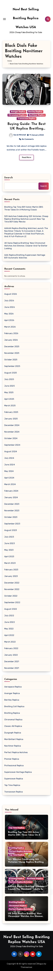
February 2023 (11, 569)
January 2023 (11, 576)
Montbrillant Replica (13, 739)
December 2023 (11, 504)
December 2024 (11, 425)
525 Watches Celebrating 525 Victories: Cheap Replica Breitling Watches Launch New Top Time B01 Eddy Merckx (26, 219)
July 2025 (9, 379)
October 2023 (10, 517)
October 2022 (10, 596)
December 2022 (11, 583)
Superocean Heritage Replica (18, 772)
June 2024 (9, 464)
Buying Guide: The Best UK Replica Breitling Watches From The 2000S (26, 128)
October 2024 (10, 438)
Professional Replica (14, 765)
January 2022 (11, 655)
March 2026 (10, 327)
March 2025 (10, 405)
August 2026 (10, 294)
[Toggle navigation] (4, 19)
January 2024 (11, 497)
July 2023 (9, 537)
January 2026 (11, 340)
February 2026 (11, 333)
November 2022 (11, 589)
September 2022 (12, 602)
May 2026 (9, 314)
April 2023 (9, 556)
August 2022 (10, 609)
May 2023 (9, 550)
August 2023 (10, 530)
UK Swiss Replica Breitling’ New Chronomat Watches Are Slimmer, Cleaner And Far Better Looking (25, 246)
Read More (26, 157)
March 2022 (10, 642)
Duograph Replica (12, 733)
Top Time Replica (12, 785)
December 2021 (11, 661)
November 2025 (11, 353)
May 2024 (9, 471)
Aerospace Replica (13, 687)
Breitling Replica (12, 713)
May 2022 (9, 629)
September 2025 (12, 366)
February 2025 (11, 412)
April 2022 (9, 635)
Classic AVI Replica (13, 726)
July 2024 (9, 458)
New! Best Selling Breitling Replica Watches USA (26, 18)
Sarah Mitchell (19, 135)
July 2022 (9, 615)
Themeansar (26, 967)
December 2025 (11, 346)
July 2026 (9, 300)
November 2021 (11, 668)
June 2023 (9, 543)
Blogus (40, 964)
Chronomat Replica (17, 115)
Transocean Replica (26, 119)
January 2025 (11, 419)
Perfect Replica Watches (16, 752)
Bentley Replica (35, 112)
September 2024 (12, 445)
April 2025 (9, 399)
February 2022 (11, 648)
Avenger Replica (18, 112)
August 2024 (10, 451)
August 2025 (10, 373)
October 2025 (10, 359)
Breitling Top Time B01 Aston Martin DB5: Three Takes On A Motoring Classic (23, 208)
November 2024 (11, 432)
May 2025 (9, 392)
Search (8, 177)
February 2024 (11, 491)
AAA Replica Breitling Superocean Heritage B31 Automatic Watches (24, 256)
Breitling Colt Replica (14, 706)
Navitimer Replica (37, 115)
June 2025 (9, 386)
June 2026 (9, 307)
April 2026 (9, 320)
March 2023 (10, 563)
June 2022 (9, 622)
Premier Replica (11, 759)
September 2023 (12, 524)
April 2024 (9, 478)
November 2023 (11, 510)
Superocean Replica (13, 778)
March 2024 (10, 484)
